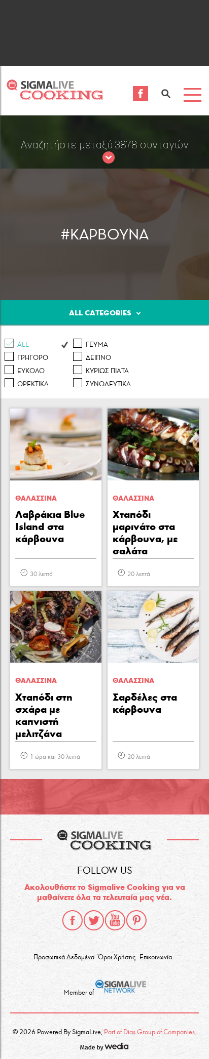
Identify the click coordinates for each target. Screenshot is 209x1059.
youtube (115, 920)
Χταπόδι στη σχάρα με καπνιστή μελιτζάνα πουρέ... (44, 716)
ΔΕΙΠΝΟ (98, 358)
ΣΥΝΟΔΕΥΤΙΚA (108, 384)
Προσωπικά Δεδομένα (63, 957)
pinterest (136, 920)
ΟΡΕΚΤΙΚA (33, 384)
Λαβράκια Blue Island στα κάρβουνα (50, 526)
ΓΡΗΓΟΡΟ (32, 358)
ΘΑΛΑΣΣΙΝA (36, 498)
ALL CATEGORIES (100, 312)
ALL (23, 345)
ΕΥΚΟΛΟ (31, 371)
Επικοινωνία (156, 957)
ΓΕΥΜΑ (97, 345)
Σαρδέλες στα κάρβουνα (145, 703)
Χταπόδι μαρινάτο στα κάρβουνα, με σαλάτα (145, 532)
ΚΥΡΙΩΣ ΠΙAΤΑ (107, 371)
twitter (94, 920)
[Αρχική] (54, 97)
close (108, 158)
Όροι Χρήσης (116, 957)
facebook (72, 920)
